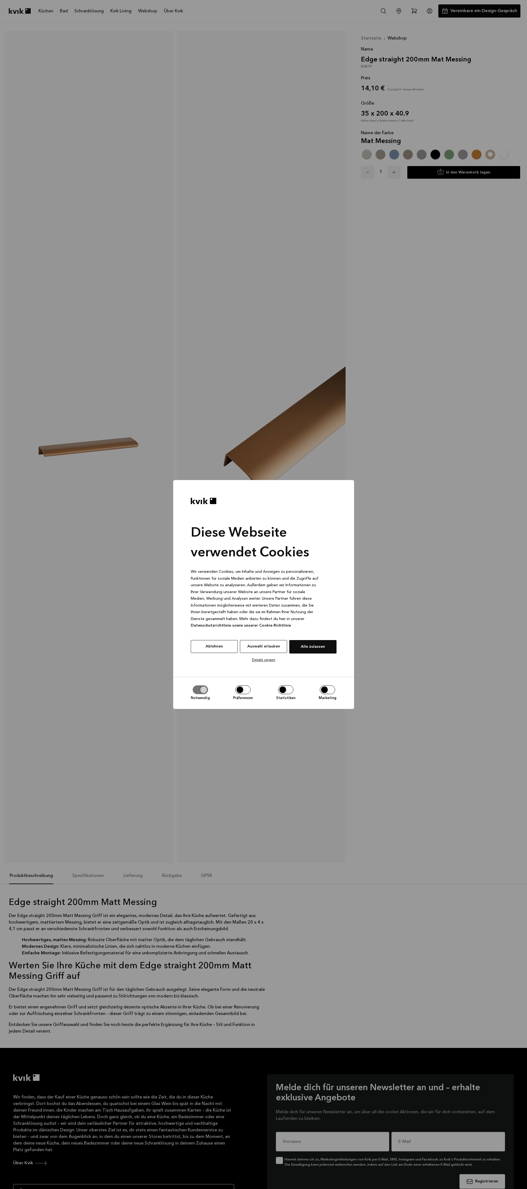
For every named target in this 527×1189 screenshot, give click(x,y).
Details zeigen (263, 660)
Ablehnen (214, 646)
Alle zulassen (313, 647)
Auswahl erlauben (263, 646)
